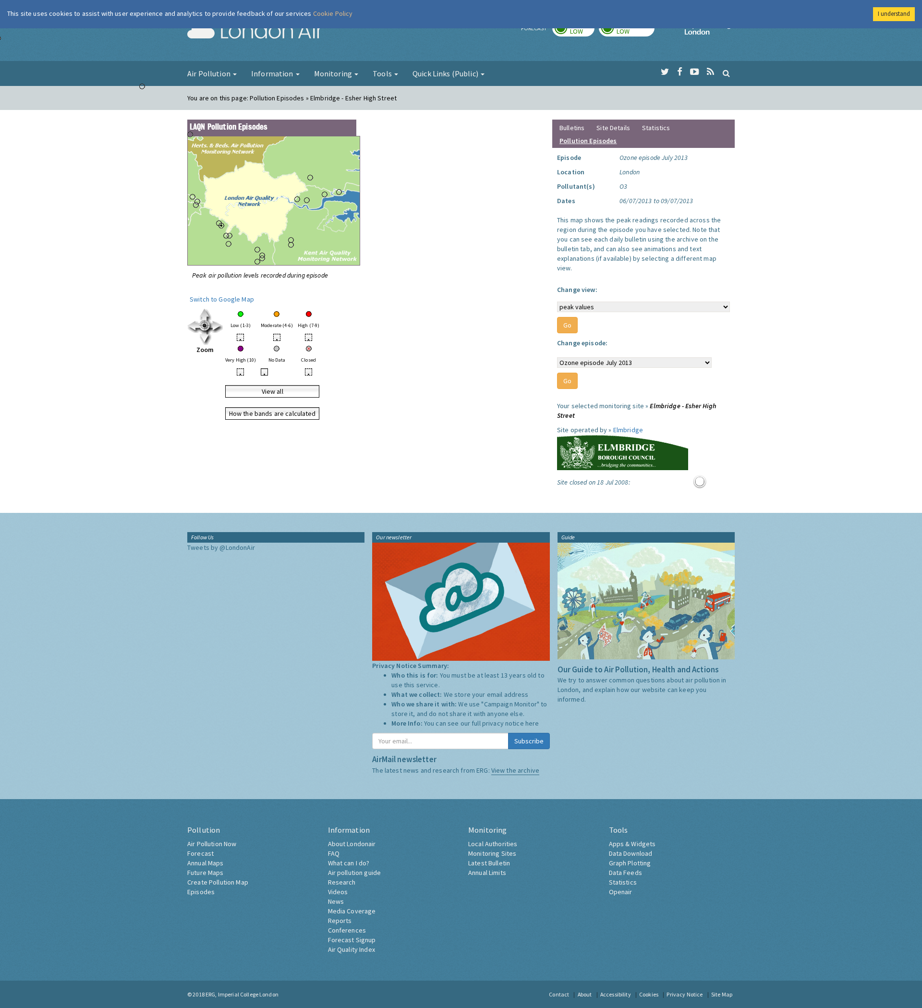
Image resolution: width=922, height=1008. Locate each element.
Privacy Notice (685, 994)
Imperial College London (710, 32)
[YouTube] (694, 72)
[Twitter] (665, 72)
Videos (338, 891)
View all (272, 391)
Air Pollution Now (211, 843)
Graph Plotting (630, 863)
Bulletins (571, 127)
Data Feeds (625, 872)
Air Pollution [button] (209, 73)
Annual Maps (205, 863)
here (532, 723)
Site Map (721, 994)
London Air (255, 32)
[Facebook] (679, 72)
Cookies (648, 994)
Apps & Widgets (632, 843)
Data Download (631, 853)
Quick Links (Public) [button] (446, 73)
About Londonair (352, 843)
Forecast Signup (352, 939)
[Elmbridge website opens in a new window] (622, 451)
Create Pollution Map (217, 882)
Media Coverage (352, 911)
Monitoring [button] (334, 73)
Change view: (577, 289)
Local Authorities (492, 843)
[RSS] (710, 72)
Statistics (656, 127)
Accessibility (615, 994)
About (585, 994)
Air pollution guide (354, 872)
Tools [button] (383, 73)
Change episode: (582, 343)
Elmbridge (628, 429)
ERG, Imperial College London (242, 994)
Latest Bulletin (489, 863)
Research (342, 882)
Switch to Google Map (222, 299)
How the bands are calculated (272, 413)
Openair (620, 891)
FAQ (334, 853)
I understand (894, 14)
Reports (340, 920)
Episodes (201, 891)
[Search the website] (726, 73)
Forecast (200, 853)
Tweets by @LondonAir (221, 547)
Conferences (347, 930)
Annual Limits (487, 872)
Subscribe (529, 741)
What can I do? (349, 863)
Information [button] (273, 73)
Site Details (613, 127)
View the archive (515, 770)
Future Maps (205, 872)
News (336, 901)
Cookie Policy (333, 13)
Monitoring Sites (492, 853)
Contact (559, 994)
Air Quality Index (351, 949)
